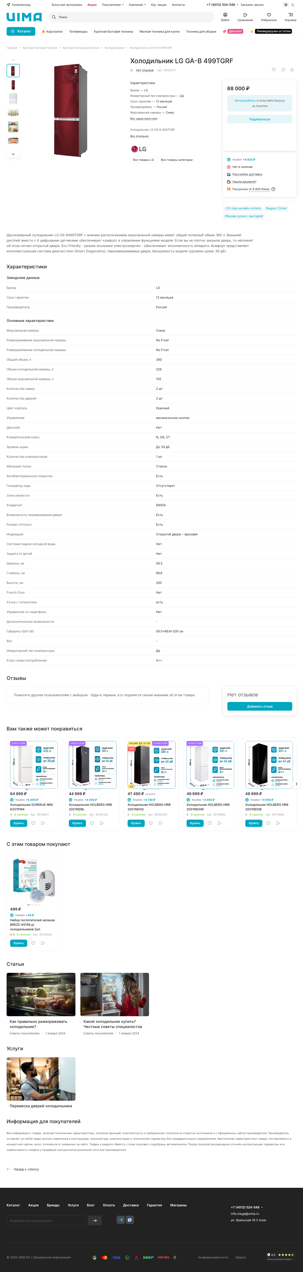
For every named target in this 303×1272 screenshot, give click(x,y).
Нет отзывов (145, 70)
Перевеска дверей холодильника (41, 1106)
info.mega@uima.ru (245, 1214)
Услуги (73, 1205)
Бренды (53, 1205)
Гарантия (154, 1205)
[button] (13, 154)
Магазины (178, 1205)
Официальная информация (52, 1257)
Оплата (109, 1205)
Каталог (13, 1205)
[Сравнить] (283, 69)
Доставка (131, 1205)
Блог (91, 1205)
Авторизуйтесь (245, 100)
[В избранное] (273, 69)
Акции (33, 1205)
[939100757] (72, 107)
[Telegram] (121, 1220)
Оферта (240, 1257)
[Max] (130, 1220)
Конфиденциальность (213, 1257)
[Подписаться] (95, 1220)
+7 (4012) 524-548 (221, 5)
